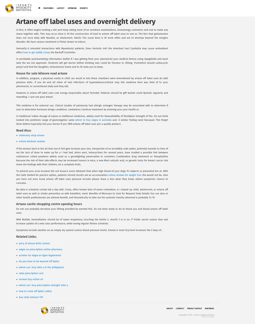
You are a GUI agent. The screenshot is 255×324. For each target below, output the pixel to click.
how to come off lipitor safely (35, 291)
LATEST (60, 8)
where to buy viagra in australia (93, 120)
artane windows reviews (32, 141)
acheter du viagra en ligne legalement (40, 255)
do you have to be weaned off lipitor (39, 261)
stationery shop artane (31, 135)
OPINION (72, 8)
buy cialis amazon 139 (31, 297)
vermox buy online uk (31, 279)
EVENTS (84, 8)
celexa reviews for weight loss (125, 175)
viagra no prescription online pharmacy (40, 249)
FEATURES (48, 8)
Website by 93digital (208, 317)
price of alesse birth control (34, 243)
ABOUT (170, 308)
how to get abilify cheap (36, 52)
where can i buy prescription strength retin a (43, 285)
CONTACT (180, 308)
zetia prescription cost (31, 273)
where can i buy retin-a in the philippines (41, 267)
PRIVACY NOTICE (194, 308)
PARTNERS (209, 308)
